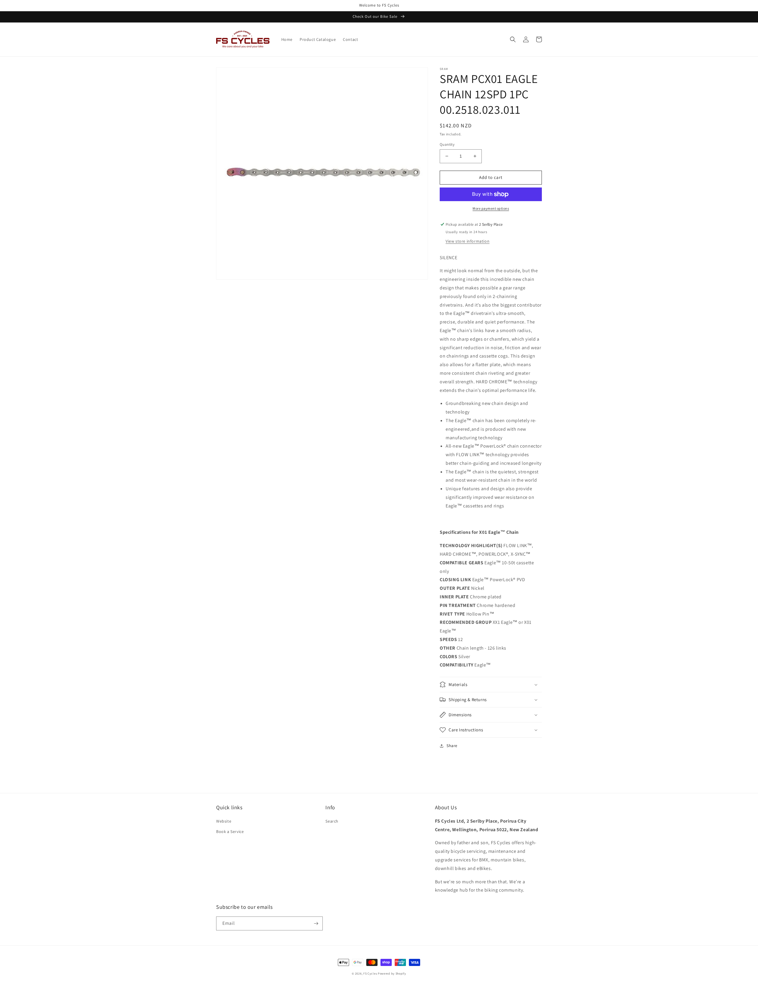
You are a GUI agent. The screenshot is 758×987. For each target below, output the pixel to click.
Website (223, 821)
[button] (512, 39)
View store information (467, 241)
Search (331, 821)
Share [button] (452, 745)
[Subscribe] (315, 923)
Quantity (447, 144)
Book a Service (230, 831)
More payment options (491, 208)
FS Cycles (370, 973)
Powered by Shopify (392, 973)
